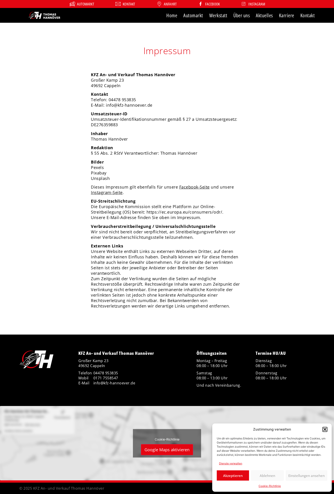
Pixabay (99, 173)
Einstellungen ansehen (306, 475)
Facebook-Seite (194, 187)
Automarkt (193, 15)
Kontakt (307, 15)
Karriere (286, 15)
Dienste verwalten (230, 463)
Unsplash (100, 178)
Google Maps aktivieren (167, 449)
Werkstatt (218, 15)
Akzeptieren (233, 475)
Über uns (241, 15)
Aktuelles (264, 15)
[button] (325, 429)
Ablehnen (267, 475)
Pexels (97, 167)
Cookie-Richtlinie (270, 486)
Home (171, 15)
